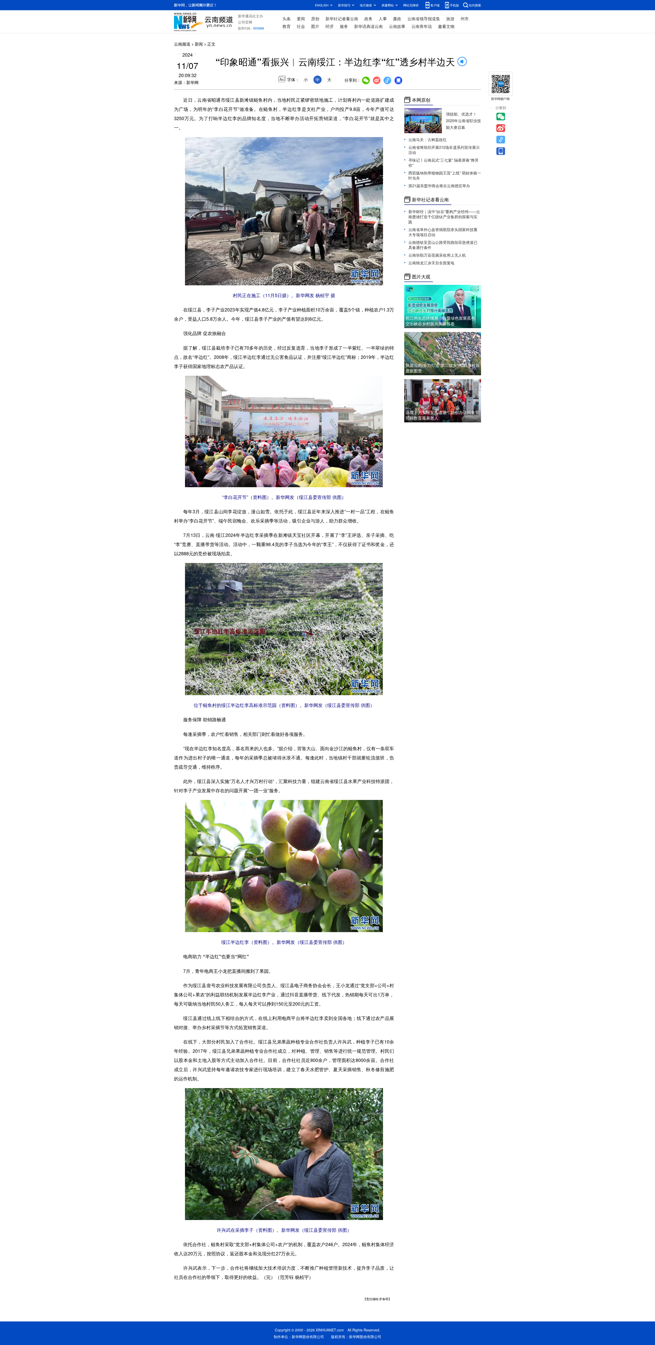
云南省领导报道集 (423, 19)
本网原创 (421, 100)
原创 (315, 19)
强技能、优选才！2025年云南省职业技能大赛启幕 (463, 120)
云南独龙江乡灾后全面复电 (431, 262)
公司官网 (245, 22)
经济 (329, 26)
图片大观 (421, 276)
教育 (286, 26)
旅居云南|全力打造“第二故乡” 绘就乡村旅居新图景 (443, 368)
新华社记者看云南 (341, 19)
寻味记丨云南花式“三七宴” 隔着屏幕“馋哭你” (443, 162)
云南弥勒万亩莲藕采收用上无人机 (437, 255)
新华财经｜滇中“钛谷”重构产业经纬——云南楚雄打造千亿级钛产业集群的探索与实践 (444, 216)
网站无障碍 (411, 5)
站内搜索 (475, 5)
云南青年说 (421, 26)
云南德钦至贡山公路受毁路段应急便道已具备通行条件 (442, 244)
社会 (301, 26)
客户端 (435, 5)
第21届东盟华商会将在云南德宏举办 (439, 185)
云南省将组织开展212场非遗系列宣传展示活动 (444, 149)
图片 (315, 26)
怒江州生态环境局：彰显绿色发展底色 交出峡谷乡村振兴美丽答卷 (440, 321)
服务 (344, 26)
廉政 (397, 19)
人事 (383, 19)
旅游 (450, 19)
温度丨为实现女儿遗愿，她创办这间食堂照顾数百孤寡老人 (442, 415)
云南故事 (397, 26)
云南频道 (182, 44)
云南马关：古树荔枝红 (427, 139)
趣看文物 (446, 26)
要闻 (301, 19)
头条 (286, 19)
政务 (368, 19)
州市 (465, 19)
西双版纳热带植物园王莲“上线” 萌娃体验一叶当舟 (444, 175)
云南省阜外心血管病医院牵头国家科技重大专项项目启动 (442, 232)
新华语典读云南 (368, 26)
